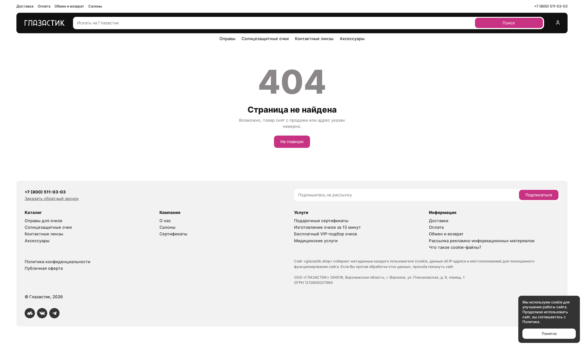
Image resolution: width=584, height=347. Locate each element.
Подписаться (538, 195)
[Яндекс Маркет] (30, 313)
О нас (165, 220)
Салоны (95, 6)
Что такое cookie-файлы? (455, 247)
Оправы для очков (43, 220)
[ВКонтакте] (42, 313)
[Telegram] (54, 313)
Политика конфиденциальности (57, 261)
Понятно (549, 334)
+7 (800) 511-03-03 (551, 6)
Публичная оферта (44, 268)
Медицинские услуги (316, 240)
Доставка (25, 6)
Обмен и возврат (69, 6)
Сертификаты (173, 233)
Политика (530, 322)
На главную (292, 141)
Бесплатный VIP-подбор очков (325, 233)
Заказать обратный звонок (52, 198)
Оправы (227, 38)
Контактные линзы (314, 38)
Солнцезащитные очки (265, 38)
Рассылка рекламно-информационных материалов (481, 240)
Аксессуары (352, 38)
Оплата (44, 6)
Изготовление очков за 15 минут (327, 227)
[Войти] (558, 23)
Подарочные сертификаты (321, 220)
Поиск (509, 23)
